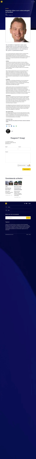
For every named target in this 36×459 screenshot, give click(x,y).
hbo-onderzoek (16, 121)
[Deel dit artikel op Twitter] (9, 127)
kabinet (22, 121)
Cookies (30, 236)
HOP (19, 121)
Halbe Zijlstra (11, 121)
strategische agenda (9, 122)
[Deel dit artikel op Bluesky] (7, 127)
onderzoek (25, 121)
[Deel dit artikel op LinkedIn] (14, 127)
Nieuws (7, 121)
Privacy (27, 236)
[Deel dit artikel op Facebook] (11, 127)
